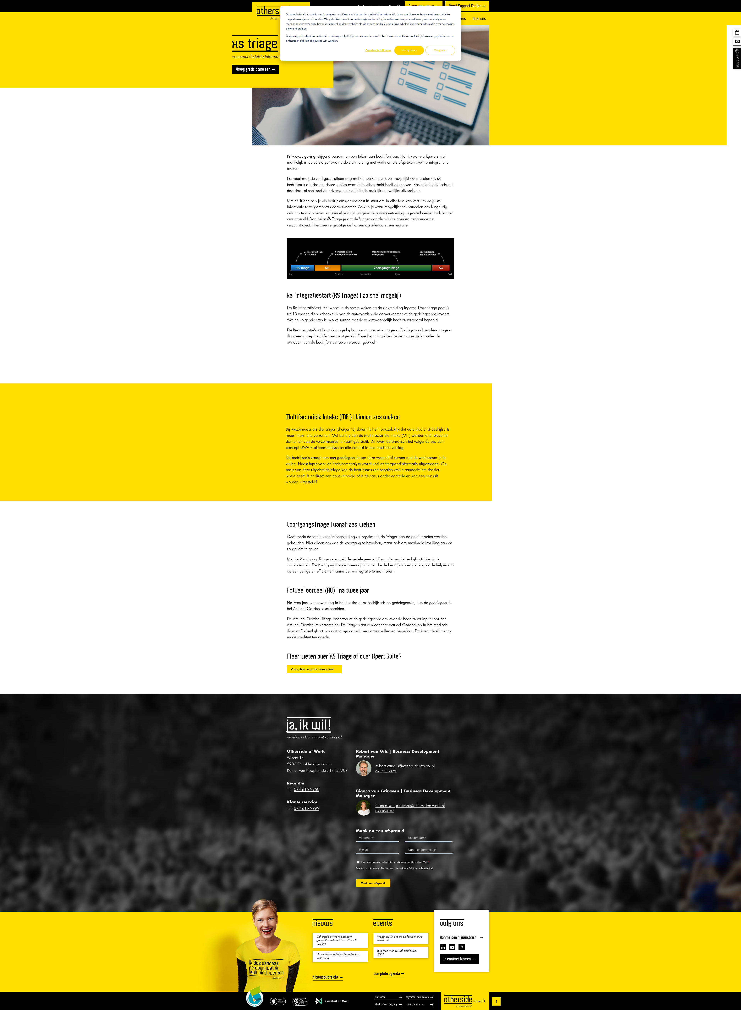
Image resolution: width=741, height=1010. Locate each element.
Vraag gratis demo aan (253, 69)
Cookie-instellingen (378, 50)
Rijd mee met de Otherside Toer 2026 (397, 952)
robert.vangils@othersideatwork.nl (405, 765)
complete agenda (387, 973)
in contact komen (457, 959)
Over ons (479, 18)
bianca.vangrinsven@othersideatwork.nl (410, 805)
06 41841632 (384, 811)
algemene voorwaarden (417, 997)
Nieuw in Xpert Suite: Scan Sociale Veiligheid (338, 956)
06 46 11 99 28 (386, 771)
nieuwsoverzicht (325, 977)
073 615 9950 (306, 789)
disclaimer (380, 997)
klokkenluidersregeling (386, 1004)
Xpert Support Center (465, 5)
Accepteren (409, 50)
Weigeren (440, 50)
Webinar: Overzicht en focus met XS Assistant (400, 938)
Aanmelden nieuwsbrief (458, 937)
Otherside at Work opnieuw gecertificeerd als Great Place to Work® (337, 940)
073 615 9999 (306, 808)
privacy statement (415, 1004)
